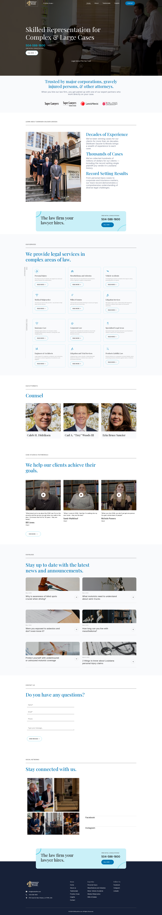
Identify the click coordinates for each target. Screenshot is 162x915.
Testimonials (106, 3)
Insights (116, 3)
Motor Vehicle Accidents (95, 891)
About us (73, 888)
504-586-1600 (35, 45)
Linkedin (116, 891)
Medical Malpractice (93, 894)
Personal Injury (92, 885)
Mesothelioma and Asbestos (96, 888)
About (96, 3)
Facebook (90, 817)
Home (88, 3)
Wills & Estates (92, 897)
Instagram (90, 828)
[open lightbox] (43, 495)
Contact (72, 900)
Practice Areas (74, 894)
